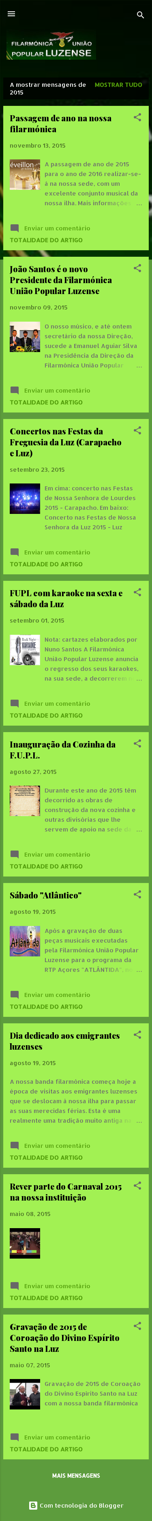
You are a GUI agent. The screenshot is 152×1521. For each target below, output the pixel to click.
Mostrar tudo (118, 84)
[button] (137, 118)
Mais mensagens (76, 1475)
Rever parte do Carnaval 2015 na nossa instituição (66, 1192)
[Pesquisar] (141, 16)
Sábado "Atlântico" (45, 894)
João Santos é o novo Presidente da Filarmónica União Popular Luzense (61, 279)
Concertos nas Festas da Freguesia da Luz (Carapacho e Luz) (66, 441)
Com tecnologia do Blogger (81, 1505)
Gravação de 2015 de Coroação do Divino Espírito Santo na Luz (65, 1337)
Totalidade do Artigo (46, 240)
